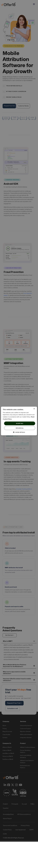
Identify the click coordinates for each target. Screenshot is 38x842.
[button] (19, 432)
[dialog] (19, 421)
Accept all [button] (19, 423)
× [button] (34, 408)
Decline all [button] (20, 428)
